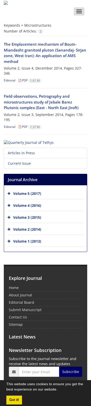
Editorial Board (21, 302)
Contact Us (18, 317)
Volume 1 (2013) (27, 241)
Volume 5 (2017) (27, 193)
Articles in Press (21, 152)
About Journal (20, 295)
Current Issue (19, 163)
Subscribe (70, 371)
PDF (30, 80)
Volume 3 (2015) (27, 217)
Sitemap (16, 324)
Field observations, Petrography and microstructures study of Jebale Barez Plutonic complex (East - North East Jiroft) (41, 102)
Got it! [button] (14, 400)
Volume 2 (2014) (27, 229)
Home (14, 287)
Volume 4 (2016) (27, 205)
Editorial (9, 80)
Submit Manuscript (25, 309)
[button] (59, 390)
